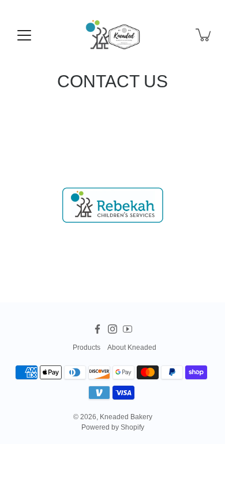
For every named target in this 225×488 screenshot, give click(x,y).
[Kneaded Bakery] (112, 35)
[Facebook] (97, 329)
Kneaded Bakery (126, 417)
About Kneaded (131, 347)
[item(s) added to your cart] (204, 34)
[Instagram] (112, 329)
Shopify (132, 427)
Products (86, 347)
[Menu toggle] (24, 35)
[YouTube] (127, 329)
